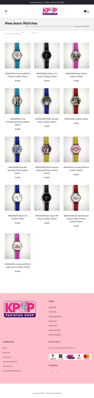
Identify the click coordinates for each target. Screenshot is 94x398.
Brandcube (57, 393)
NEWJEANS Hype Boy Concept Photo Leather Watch (17, 170)
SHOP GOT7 (53, 326)
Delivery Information (10, 361)
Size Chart (6, 352)
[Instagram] (57, 372)
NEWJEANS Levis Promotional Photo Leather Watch (18, 122)
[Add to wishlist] (27, 46)
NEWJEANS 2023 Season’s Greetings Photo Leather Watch (47, 170)
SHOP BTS (52, 307)
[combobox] (14, 32)
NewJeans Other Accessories (60, 26)
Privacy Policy (8, 366)
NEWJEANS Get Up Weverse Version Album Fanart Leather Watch (76, 218)
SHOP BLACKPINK (55, 316)
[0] (88, 11)
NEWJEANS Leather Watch (76, 119)
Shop (5, 348)
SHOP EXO (52, 321)
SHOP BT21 (53, 312)
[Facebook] (51, 372)
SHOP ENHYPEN (54, 330)
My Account (7, 357)
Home (27, 26)
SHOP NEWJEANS (39, 26)
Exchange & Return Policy (12, 371)
